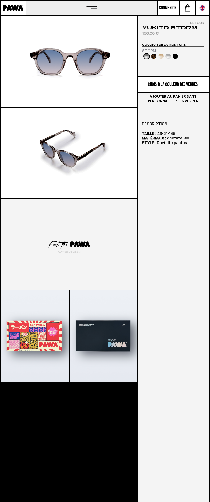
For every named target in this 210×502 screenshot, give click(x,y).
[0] (187, 8)
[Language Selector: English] (202, 8)
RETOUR (197, 22)
